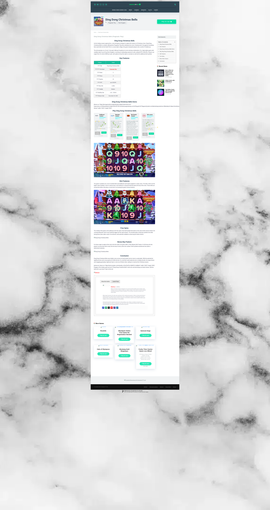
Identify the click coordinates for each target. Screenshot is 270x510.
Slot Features (163, 53)
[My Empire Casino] (128, 117)
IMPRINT (145, 386)
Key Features (163, 46)
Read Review (97, 133)
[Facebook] (95, 5)
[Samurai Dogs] (145, 326)
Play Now (104, 132)
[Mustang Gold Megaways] (124, 345)
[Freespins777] (135, 4)
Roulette (103, 331)
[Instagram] (100, 5)
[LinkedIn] (103, 5)
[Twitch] (114, 308)
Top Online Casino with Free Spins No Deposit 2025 (170, 91)
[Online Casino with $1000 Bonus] (160, 86)
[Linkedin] (117, 308)
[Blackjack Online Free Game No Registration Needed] (124, 326)
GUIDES (156, 10)
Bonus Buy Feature (164, 58)
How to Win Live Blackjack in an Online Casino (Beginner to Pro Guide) (169, 73)
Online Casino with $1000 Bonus (170, 81)
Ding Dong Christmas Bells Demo (167, 49)
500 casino (150, 114)
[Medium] (106, 308)
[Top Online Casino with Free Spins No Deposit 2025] (160, 95)
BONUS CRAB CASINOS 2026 (119, 10)
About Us (161, 386)
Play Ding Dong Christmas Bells (167, 51)
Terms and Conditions (153, 386)
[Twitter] (109, 308)
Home (95, 32)
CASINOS (136, 10)
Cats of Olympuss (103, 349)
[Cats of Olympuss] (103, 345)
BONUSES (143, 10)
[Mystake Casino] (112, 117)
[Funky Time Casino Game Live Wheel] (145, 345)
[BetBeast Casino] (96, 117)
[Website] (106, 5)
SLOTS (150, 10)
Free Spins (162, 56)
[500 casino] (144, 117)
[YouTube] (98, 5)
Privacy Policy (168, 386)
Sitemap (174, 386)
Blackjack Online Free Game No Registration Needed (124, 332)
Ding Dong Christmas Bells (165, 44)
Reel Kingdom (122, 22)
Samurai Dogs (145, 331)
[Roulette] (103, 326)
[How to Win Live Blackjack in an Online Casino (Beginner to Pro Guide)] (160, 76)
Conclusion (162, 61)
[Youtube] (112, 308)
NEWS (130, 10)
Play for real (166, 21)
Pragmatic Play (112, 22)
